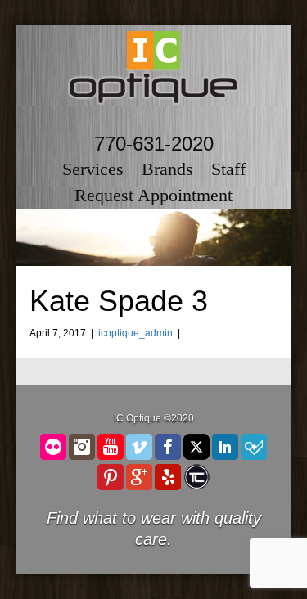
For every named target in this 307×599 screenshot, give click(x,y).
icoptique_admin (135, 333)
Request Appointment (153, 195)
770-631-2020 (154, 144)
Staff (228, 169)
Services (93, 169)
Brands (167, 169)
